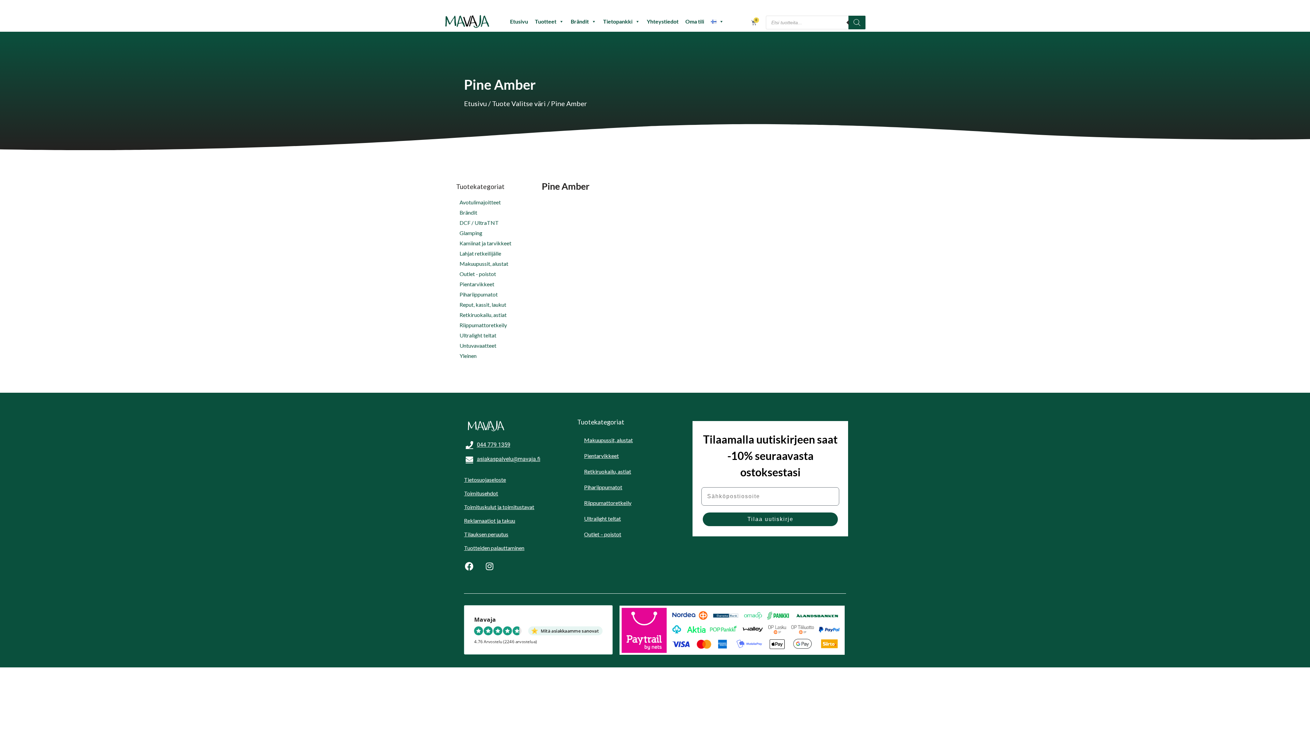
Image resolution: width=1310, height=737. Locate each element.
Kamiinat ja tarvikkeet (485, 243)
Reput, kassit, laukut (483, 304)
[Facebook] (469, 566)
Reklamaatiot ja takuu (489, 520)
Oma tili (694, 21)
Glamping (471, 233)
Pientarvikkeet (477, 284)
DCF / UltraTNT (479, 222)
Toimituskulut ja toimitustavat (499, 507)
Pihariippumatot (479, 294)
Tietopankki (617, 21)
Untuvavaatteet (478, 345)
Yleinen (468, 355)
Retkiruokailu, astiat (483, 315)
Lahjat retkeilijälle (480, 253)
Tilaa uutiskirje (770, 519)
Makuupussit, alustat (484, 263)
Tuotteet (545, 21)
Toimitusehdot (481, 493)
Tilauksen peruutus (486, 534)
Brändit (580, 21)
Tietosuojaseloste (485, 479)
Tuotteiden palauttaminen (494, 548)
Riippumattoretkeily (483, 325)
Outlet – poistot (602, 534)
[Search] (856, 22)
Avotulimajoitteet (480, 202)
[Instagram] (489, 566)
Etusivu (519, 21)
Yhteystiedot (663, 21)
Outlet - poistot (478, 274)
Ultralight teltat (478, 335)
